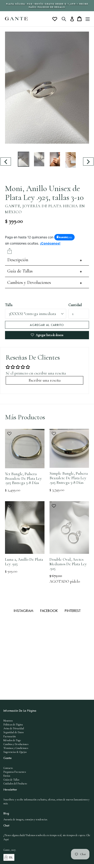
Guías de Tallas (11, 779)
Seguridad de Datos (13, 732)
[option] (23, 159)
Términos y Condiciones (15, 748)
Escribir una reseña (45, 380)
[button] (24, 436)
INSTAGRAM (24, 610)
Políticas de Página (13, 724)
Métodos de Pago (12, 740)
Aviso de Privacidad (13, 728)
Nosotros (8, 720)
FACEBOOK (49, 610)
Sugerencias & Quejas (14, 752)
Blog (6, 813)
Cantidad (75, 305)
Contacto (8, 768)
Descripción (17, 260)
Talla (8, 305)
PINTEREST (73, 610)
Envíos (6, 775)
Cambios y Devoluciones (29, 282)
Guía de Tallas (20, 271)
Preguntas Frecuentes (14, 771)
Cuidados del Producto (15, 783)
